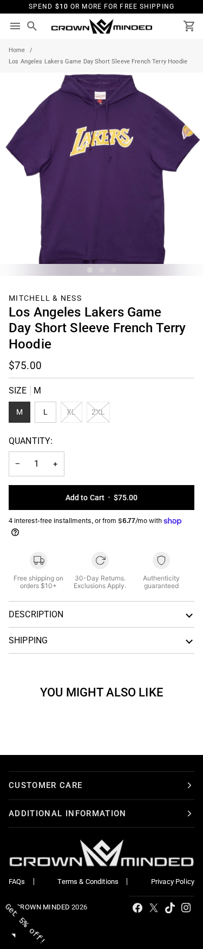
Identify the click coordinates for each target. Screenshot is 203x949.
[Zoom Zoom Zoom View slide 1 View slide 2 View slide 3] (101, 174)
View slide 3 (113, 270)
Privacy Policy (172, 881)
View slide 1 (90, 270)
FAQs (17, 881)
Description (36, 614)
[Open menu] (15, 27)
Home (17, 50)
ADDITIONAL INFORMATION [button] (68, 813)
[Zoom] (20, 255)
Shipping (28, 640)
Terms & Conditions (88, 881)
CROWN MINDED (43, 907)
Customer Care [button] (46, 785)
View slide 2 (101, 270)
